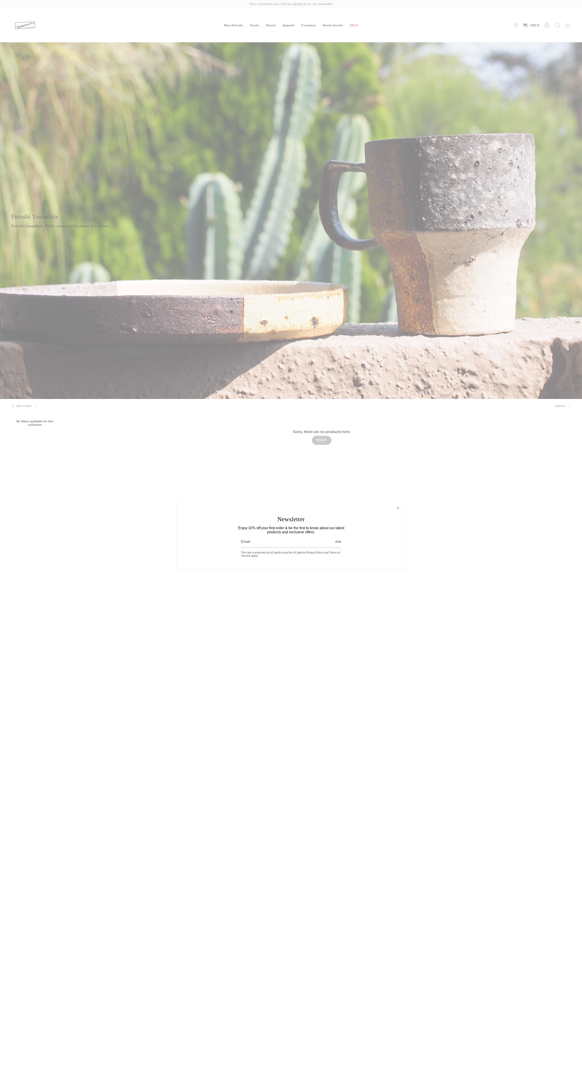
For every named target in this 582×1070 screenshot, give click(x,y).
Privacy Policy (314, 552)
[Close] (398, 508)
